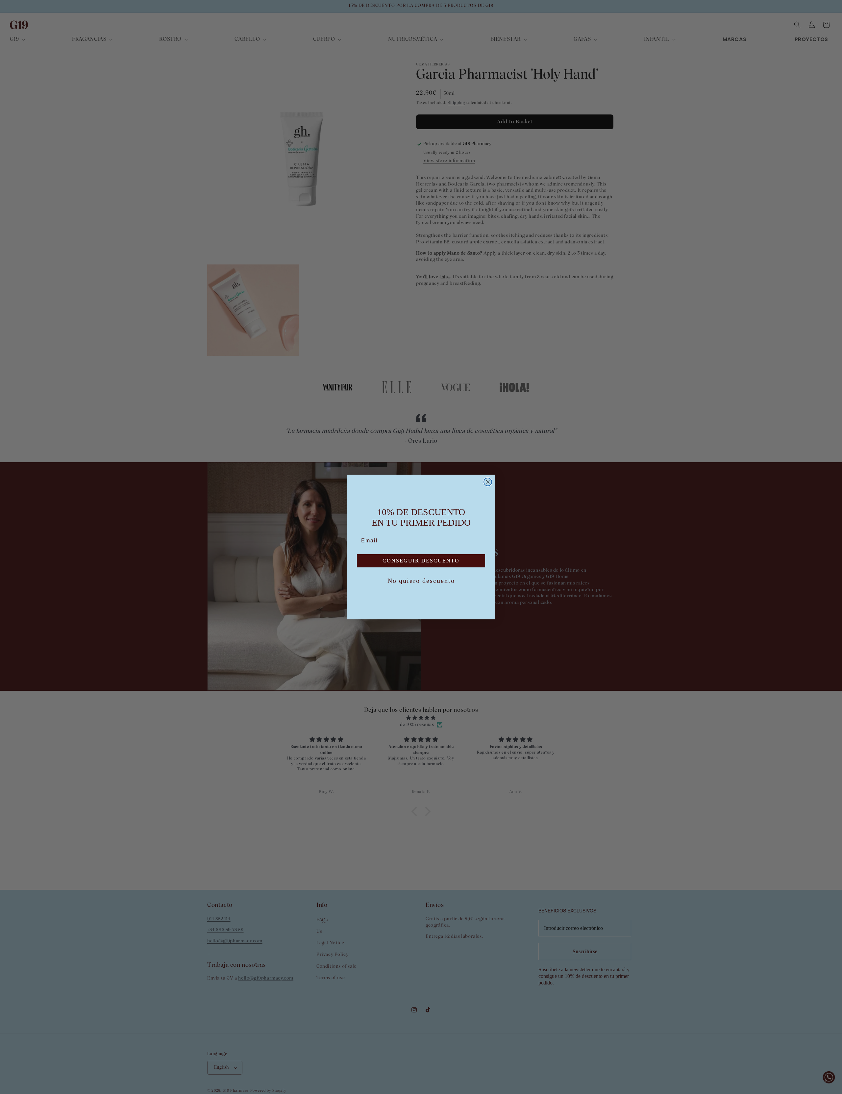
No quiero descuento (421, 580)
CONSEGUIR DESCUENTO (421, 560)
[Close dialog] (488, 482)
